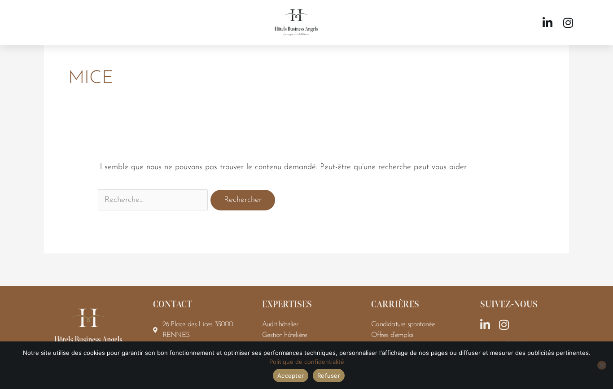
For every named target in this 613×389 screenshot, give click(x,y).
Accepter (290, 375)
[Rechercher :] (154, 200)
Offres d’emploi (392, 335)
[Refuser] (601, 365)
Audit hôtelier (280, 324)
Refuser (328, 375)
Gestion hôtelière (284, 335)
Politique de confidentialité (306, 361)
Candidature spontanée (403, 324)
